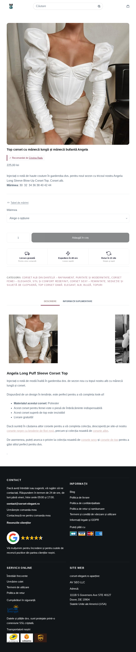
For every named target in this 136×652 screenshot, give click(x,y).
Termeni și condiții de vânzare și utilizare (93, 514)
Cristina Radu (36, 158)
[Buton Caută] (99, 6)
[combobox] (65, 6)
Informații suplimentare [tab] (77, 301)
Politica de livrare (79, 497)
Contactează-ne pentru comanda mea (28, 515)
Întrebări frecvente (17, 575)
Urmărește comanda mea (21, 509)
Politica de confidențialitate (85, 503)
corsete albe (100, 430)
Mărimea (12, 209)
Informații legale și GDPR (84, 519)
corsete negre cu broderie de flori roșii (30, 430)
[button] (18, 202)
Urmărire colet (15, 581)
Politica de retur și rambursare (87, 508)
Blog (72, 491)
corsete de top (109, 439)
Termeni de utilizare (18, 587)
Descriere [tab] (50, 301)
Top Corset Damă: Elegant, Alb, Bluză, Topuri (70, 285)
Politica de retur (16, 592)
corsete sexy (89, 439)
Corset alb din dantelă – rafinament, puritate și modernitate (66, 277)
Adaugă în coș (80, 237)
